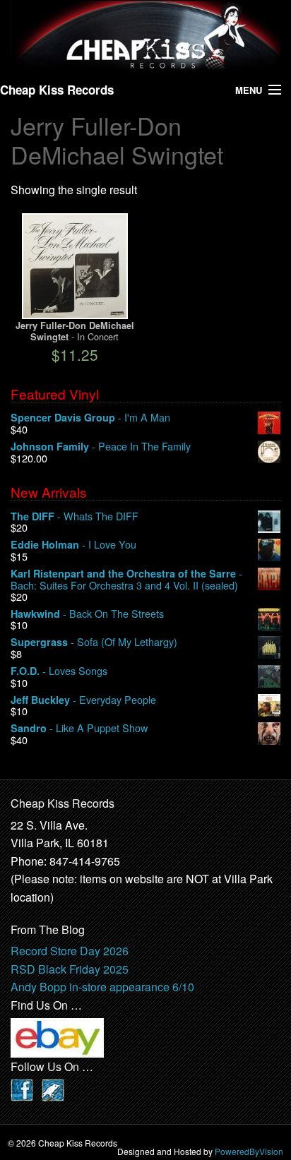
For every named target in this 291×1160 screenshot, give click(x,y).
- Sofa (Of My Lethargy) (94, 642)
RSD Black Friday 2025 (70, 969)
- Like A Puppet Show (79, 728)
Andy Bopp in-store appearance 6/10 (102, 987)
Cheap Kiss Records (57, 89)
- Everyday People (83, 700)
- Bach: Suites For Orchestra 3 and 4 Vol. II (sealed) (126, 579)
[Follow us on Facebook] (22, 1088)
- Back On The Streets (87, 614)
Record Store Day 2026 (70, 951)
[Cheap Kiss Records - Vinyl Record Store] (145, 36)
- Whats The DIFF (74, 516)
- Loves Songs (59, 671)
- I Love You (73, 545)
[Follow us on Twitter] (53, 1088)
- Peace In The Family (101, 447)
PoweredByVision (249, 1151)
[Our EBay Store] (57, 1036)
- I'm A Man (90, 418)
